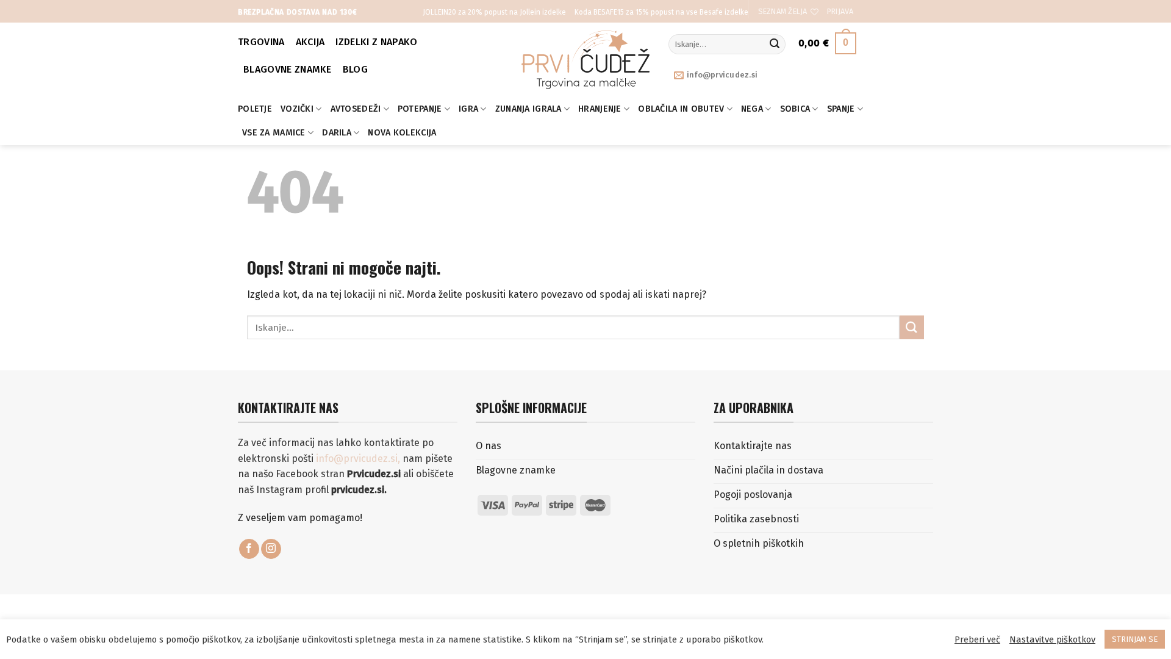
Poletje (255, 109)
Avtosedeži (356, 109)
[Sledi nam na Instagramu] (271, 549)
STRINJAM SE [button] (1135, 639)
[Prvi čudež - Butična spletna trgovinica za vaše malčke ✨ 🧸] (585, 60)
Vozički (297, 109)
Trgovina (261, 42)
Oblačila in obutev (681, 109)
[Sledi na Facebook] (249, 549)
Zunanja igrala (528, 109)
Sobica (795, 109)
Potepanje (420, 109)
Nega (752, 109)
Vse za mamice (274, 133)
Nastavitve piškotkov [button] (1052, 639)
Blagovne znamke (287, 69)
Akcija (310, 42)
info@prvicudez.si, (359, 458)
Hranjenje (599, 109)
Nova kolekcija (402, 133)
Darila (336, 133)
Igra (468, 109)
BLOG (355, 69)
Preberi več (977, 639)
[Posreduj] (774, 44)
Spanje (841, 109)
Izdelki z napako (376, 42)
